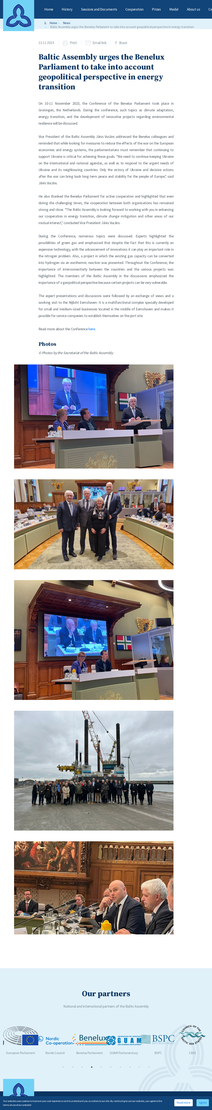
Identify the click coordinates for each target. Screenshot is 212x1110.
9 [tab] (139, 1067)
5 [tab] (101, 1067)
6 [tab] (110, 1067)
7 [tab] (120, 1067)
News (66, 23)
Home (48, 9)
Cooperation (134, 9)
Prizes (156, 9)
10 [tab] (148, 1067)
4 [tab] (91, 1067)
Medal (173, 9)
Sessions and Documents (99, 9)
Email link (100, 42)
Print (73, 42)
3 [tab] (82, 1067)
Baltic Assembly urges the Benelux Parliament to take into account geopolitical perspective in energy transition (122, 27)
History (67, 9)
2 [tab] (72, 1067)
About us (193, 9)
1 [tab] (63, 1067)
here (91, 329)
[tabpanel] (20, 1040)
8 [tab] (129, 1067)
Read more (183, 1102)
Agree (203, 1102)
